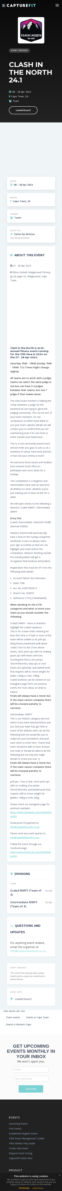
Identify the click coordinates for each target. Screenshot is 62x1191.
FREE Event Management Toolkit (26, 1138)
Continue (24, 1188)
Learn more (38, 1188)
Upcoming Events (18, 1123)
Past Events (15, 1128)
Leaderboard (23, 110)
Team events (13, 1017)
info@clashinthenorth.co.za (24, 827)
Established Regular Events (23, 1133)
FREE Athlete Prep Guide (22, 1143)
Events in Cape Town (37, 1017)
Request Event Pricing (20, 1153)
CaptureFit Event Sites (20, 1158)
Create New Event (18, 1148)
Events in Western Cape (18, 1024)
